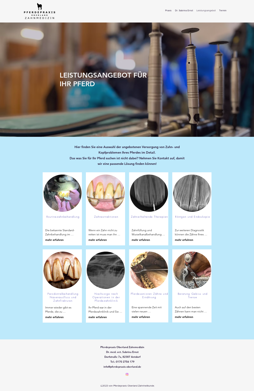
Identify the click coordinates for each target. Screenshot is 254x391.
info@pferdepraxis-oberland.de (122, 366)
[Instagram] (127, 374)
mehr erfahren (54, 240)
